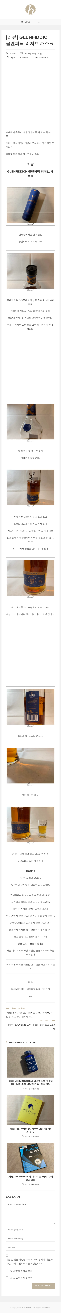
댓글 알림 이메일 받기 (21, 1271)
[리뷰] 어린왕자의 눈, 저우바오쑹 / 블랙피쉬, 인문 (30, 1130)
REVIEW (24, 57)
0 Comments (42, 57)
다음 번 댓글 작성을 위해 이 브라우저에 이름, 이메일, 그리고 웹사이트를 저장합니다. (29, 1261)
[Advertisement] (30, 95)
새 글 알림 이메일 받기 (21, 1278)
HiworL (13, 53)
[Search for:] (38, 22)
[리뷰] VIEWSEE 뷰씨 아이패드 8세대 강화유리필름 (30, 1178)
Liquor (13, 57)
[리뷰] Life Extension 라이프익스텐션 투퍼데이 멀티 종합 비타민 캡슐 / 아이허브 (30, 1082)
